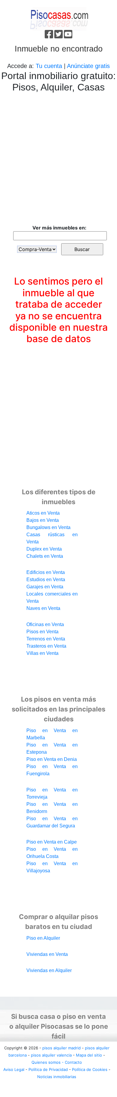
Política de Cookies (89, 1069)
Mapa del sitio (89, 1055)
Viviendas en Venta (47, 954)
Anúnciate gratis (88, 66)
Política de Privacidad (48, 1069)
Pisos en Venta (42, 631)
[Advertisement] (58, 159)
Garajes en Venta (44, 586)
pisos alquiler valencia (51, 1055)
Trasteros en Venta (46, 646)
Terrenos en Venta (45, 638)
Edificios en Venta (45, 572)
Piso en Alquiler (43, 938)
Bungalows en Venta (48, 527)
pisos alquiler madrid (61, 1047)
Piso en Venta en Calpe (51, 841)
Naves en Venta (43, 608)
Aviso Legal (13, 1069)
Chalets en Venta (44, 556)
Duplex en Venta (44, 548)
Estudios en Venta (45, 579)
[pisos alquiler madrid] (58, 18)
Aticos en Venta (43, 513)
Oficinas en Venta (45, 624)
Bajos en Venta (42, 520)
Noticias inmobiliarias (56, 1076)
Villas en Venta (42, 653)
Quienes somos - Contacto (57, 1062)
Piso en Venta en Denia (51, 759)
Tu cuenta (49, 66)
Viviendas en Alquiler (49, 970)
